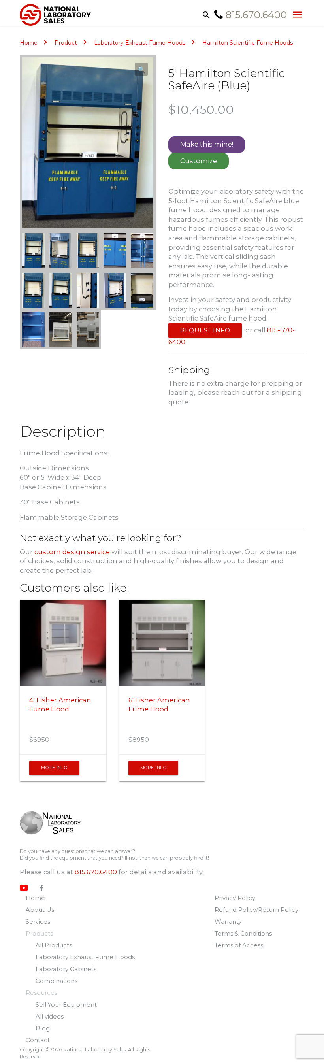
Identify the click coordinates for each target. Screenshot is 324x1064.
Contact (38, 1040)
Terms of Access (239, 945)
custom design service (72, 552)
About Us (40, 909)
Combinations (56, 981)
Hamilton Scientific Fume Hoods (247, 42)
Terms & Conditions (243, 933)
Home (29, 42)
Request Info (205, 330)
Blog (43, 1028)
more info (54, 767)
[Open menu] (295, 14)
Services (38, 921)
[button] (141, 69)
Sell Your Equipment (66, 1004)
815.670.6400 (96, 872)
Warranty (228, 921)
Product (66, 42)
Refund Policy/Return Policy (256, 909)
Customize (198, 161)
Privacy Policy (235, 898)
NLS (56, 823)
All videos (50, 1016)
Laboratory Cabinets (66, 969)
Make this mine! (206, 144)
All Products (54, 945)
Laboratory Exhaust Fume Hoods (139, 42)
